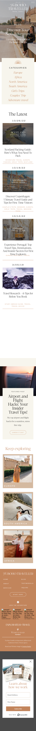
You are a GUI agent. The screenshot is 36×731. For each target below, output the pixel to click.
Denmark (21, 207)
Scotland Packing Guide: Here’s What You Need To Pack (18, 152)
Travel (19, 209)
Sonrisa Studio (26, 646)
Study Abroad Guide (14, 304)
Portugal (18, 255)
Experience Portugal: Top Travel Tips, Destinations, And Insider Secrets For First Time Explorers (18, 249)
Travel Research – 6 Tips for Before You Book (18, 294)
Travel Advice (18, 306)
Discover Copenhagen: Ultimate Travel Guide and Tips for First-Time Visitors (18, 199)
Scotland (28, 162)
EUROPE (26, 160)
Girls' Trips (17, 162)
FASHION (7, 162)
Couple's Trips (9, 207)
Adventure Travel (14, 160)
